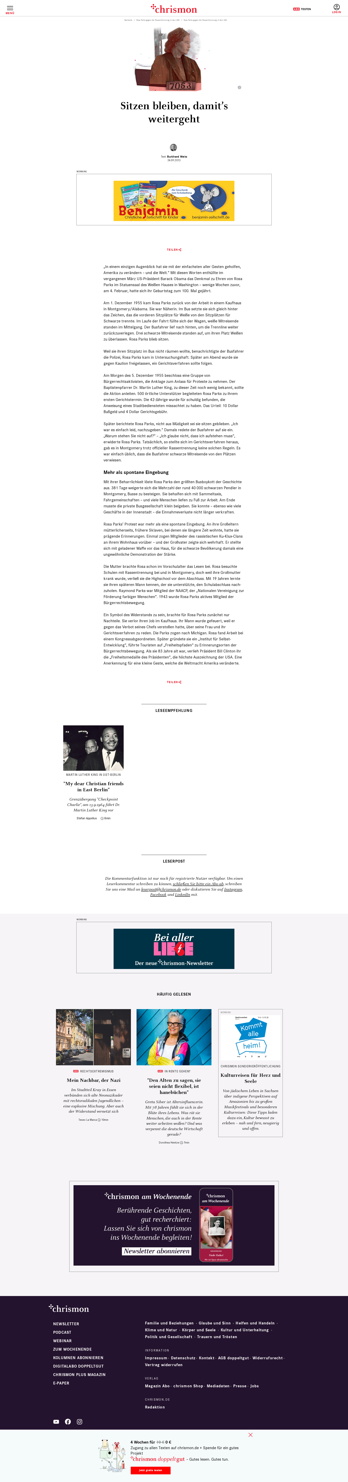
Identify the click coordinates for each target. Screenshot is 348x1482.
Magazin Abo (157, 1386)
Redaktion (155, 1407)
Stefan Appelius (87, 818)
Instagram (233, 889)
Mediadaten (218, 1386)
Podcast (62, 1332)
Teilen (172, 250)
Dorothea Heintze (169, 1142)
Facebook (158, 894)
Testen (302, 9)
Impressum (156, 1358)
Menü (10, 13)
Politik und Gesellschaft (168, 1337)
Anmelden (336, 9)
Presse (239, 1386)
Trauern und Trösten (217, 1337)
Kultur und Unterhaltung (245, 1330)
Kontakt (206, 1358)
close (251, 1435)
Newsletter (66, 1324)
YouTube (56, 1422)
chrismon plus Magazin (79, 1374)
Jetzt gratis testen (150, 1470)
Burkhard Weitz (177, 156)
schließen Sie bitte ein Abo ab (198, 884)
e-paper (61, 1383)
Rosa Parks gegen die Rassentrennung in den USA (158, 20)
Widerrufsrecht (268, 1358)
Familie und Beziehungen (169, 1323)
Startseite (128, 20)
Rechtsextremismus (97, 1071)
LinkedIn (182, 894)
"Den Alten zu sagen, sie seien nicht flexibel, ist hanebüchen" (174, 1086)
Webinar (62, 1341)
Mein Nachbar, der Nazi (93, 1080)
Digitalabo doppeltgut (78, 1366)
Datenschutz (183, 1358)
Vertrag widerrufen (164, 1365)
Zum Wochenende (72, 1349)
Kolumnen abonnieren (78, 1357)
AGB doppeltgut (233, 1358)
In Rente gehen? (178, 1071)
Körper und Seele (199, 1330)
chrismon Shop (188, 1386)
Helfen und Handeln (255, 1323)
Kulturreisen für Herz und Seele (251, 1078)
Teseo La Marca (88, 1120)
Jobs (254, 1386)
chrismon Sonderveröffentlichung (251, 1066)
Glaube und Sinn (215, 1323)
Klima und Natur (161, 1330)
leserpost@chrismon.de (161, 889)
